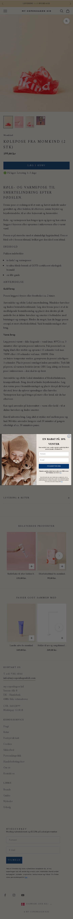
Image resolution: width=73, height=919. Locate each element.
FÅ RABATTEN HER (53, 466)
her (60, 473)
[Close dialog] (69, 436)
